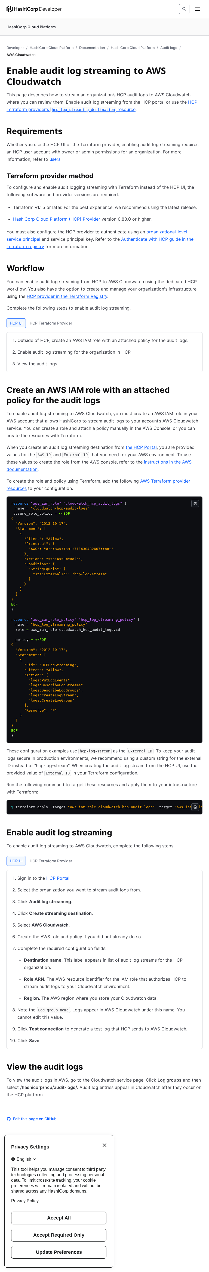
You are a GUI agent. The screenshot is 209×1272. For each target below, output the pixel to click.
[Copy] (195, 503)
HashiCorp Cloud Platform (51, 47)
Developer (15, 47)
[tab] (16, 323)
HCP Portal (57, 878)
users (55, 159)
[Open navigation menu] (197, 9)
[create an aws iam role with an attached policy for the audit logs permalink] (199, 390)
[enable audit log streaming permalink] (117, 833)
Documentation (92, 47)
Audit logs (168, 47)
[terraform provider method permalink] (99, 177)
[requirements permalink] (68, 132)
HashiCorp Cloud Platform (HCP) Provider (56, 219)
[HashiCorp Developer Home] (34, 9)
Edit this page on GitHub (35, 1118)
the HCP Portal (141, 447)
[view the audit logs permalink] (88, 1067)
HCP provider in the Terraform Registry (67, 296)
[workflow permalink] (50, 269)
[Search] (184, 9)
